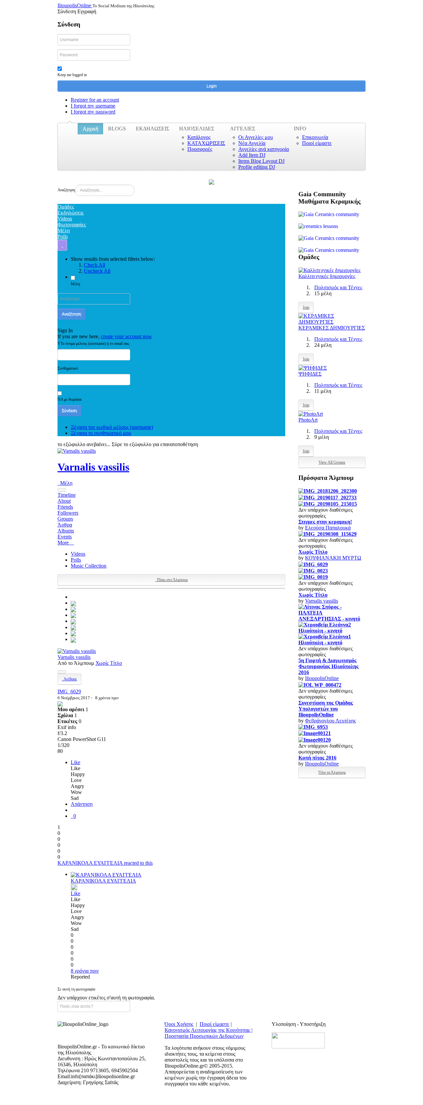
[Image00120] (314, 739)
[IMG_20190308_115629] (327, 533)
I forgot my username (93, 106)
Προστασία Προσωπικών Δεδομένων (204, 1036)
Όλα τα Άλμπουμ (332, 772)
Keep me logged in (72, 74)
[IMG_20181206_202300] (327, 490)
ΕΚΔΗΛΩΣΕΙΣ (152, 128)
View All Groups (332, 462)
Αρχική (90, 128)
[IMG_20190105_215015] (327, 503)
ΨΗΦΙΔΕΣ (310, 374)
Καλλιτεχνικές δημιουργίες (326, 276)
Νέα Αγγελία (251, 143)
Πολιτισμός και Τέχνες (338, 287)
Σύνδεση (69, 410)
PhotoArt (308, 420)
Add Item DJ (251, 155)
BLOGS (117, 128)
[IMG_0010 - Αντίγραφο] (73, 621)
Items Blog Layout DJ (261, 161)
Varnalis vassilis (93, 467)
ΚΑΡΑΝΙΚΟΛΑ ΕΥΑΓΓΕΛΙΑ (103, 881)
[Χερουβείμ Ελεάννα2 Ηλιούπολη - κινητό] (331, 627)
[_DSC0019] (73, 639)
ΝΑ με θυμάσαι (70, 399)
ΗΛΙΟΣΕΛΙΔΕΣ (196, 128)
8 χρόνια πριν (85, 971)
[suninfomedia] (298, 1040)
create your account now (126, 336)
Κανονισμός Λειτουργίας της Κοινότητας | (208, 1030)
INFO (300, 128)
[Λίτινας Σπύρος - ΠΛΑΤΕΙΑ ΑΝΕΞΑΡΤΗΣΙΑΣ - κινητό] (331, 612)
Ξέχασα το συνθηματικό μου (101, 433)
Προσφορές (199, 149)
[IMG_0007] (73, 627)
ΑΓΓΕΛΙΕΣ (242, 128)
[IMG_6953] (313, 726)
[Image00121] (314, 733)
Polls (76, 560)
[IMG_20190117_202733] (327, 497)
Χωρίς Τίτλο (109, 663)
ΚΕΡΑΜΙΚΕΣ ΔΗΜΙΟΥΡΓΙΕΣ (331, 328)
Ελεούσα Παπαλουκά (328, 527)
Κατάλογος (199, 137)
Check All (94, 265)
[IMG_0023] (73, 609)
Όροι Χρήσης (179, 1024)
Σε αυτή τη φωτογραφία (76, 989)
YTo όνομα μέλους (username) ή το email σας (93, 343)
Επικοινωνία (315, 137)
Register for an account (95, 100)
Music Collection (88, 566)
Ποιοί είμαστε (317, 143)
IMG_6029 (69, 691)
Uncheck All (97, 271)
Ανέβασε (69, 679)
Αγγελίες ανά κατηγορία (263, 149)
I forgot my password (93, 112)
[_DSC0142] (73, 633)
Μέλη (75, 284)
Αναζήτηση (66, 190)
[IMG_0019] (73, 615)
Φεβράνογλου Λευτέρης (330, 720)
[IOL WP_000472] (319, 684)
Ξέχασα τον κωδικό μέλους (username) (112, 427)
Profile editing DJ (256, 167)
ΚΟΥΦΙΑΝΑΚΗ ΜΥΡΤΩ (333, 558)
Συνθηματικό (68, 368)
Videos (78, 554)
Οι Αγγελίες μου (255, 137)
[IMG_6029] (73, 603)
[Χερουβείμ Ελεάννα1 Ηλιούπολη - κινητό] (331, 639)
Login (212, 86)
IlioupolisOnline (322, 678)
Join (306, 307)
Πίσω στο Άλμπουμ (171, 579)
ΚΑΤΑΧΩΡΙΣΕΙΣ (206, 143)
